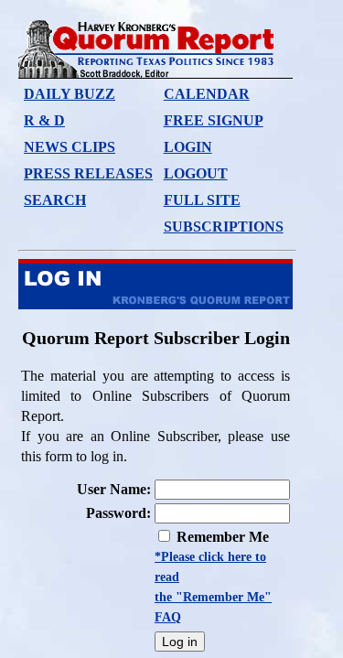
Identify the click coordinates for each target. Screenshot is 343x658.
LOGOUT (196, 173)
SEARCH (55, 200)
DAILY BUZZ (69, 94)
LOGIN (188, 147)
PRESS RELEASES (88, 173)
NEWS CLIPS (69, 147)
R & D (44, 120)
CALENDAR (207, 94)
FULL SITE (202, 200)
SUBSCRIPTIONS (224, 226)
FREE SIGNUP (213, 120)
